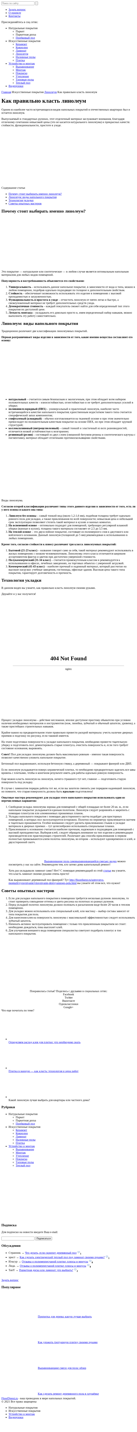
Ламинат (21, 50)
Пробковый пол (25, 37)
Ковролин (22, 47)
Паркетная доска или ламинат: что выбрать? (46, 1270)
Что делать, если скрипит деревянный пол (51, 1252)
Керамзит (21, 44)
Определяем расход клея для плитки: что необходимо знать (44, 1042)
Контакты (15, 16)
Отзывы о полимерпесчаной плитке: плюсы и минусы (55, 1261)
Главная (6, 92)
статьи (107, 870)
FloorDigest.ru (9, 1398)
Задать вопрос (17, 9)
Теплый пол (23, 82)
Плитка (20, 60)
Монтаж (21, 69)
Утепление (22, 76)
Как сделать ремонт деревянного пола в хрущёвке (68, 1393)
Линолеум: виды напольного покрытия (33, 197)
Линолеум (22, 53)
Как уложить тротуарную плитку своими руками (68, 1342)
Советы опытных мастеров (25, 203)
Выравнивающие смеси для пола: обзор (62, 1367)
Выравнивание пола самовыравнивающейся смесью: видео (80, 861)
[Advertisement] (68, 242)
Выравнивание (25, 66)
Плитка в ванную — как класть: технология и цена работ (43, 1071)
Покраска (21, 73)
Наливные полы (25, 57)
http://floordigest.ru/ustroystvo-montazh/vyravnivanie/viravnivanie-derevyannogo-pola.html (56, 881)
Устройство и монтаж (22, 63)
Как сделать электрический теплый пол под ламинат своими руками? (62, 1257)
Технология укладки (21, 200)
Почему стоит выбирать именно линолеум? (35, 193)
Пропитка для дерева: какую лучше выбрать (65, 1316)
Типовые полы (25, 79)
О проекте (15, 12)
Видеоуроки (16, 86)
